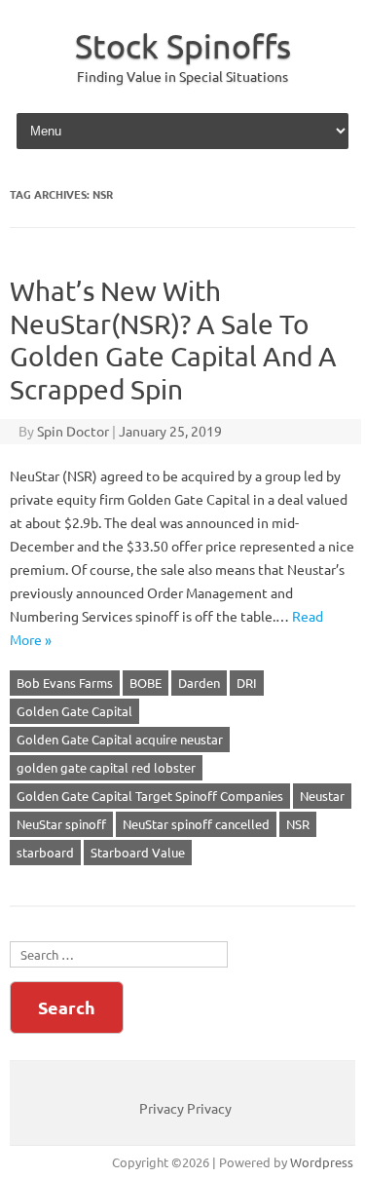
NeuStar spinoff (61, 824)
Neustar (322, 795)
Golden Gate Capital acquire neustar (120, 739)
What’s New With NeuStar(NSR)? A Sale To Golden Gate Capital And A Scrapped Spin (173, 340)
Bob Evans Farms (65, 682)
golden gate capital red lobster (106, 767)
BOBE (145, 682)
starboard (45, 852)
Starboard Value (138, 852)
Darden (199, 682)
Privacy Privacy (185, 1108)
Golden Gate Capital (74, 711)
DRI (247, 682)
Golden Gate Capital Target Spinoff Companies (150, 795)
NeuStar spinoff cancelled (196, 824)
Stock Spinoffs (183, 45)
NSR (298, 824)
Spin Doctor (73, 430)
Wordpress (321, 1162)
